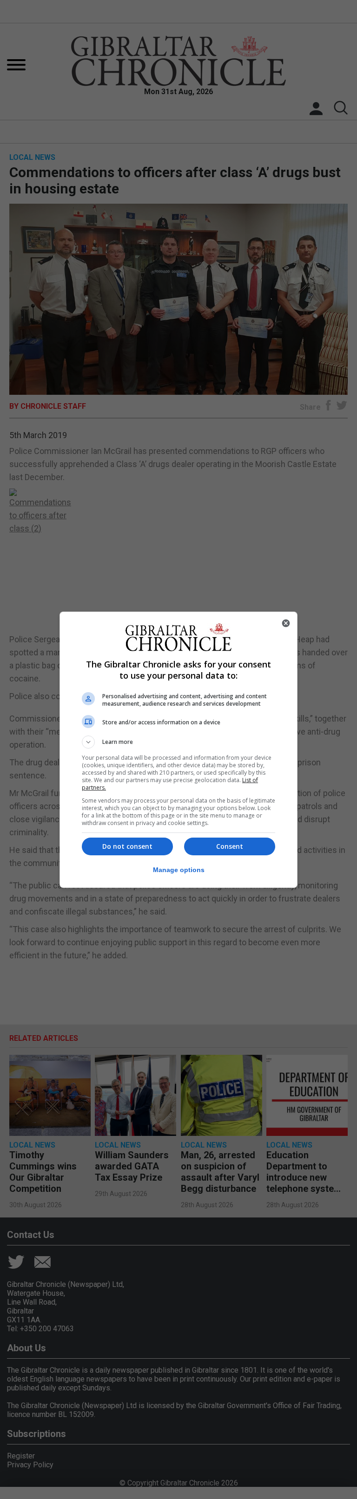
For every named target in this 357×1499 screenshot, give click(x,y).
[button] (178, 742)
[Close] (286, 623)
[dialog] (179, 750)
